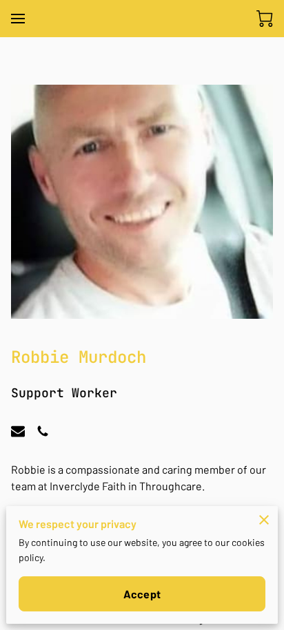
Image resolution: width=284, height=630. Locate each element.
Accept (142, 593)
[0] (264, 18)
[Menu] (18, 18)
